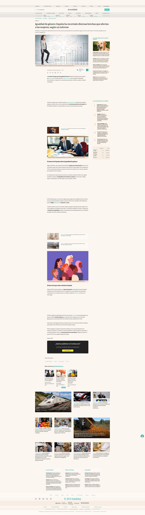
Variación (101, 148)
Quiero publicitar (69, 350)
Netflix (99, 6)
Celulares (56, 495)
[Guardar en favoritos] (87, 70)
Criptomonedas (88, 13)
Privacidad (81, 509)
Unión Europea (66, 78)
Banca (97, 13)
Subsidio (87, 495)
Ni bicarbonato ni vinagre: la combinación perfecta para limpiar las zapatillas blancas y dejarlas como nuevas (101, 72)
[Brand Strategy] (70, 503)
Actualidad (78, 13)
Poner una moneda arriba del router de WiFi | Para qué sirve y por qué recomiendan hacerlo (102, 141)
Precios (72, 495)
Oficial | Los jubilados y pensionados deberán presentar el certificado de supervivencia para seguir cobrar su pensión (100, 78)
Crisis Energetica (80, 495)
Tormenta (37, 6)
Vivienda (66, 6)
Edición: (105, 6)
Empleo (91, 6)
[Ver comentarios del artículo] (60, 72)
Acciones (83, 6)
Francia (67, 361)
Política (69, 13)
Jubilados (58, 6)
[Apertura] (58, 503)
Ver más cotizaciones (106, 15)
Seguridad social (47, 6)
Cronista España (38, 18)
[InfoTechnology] (85, 503)
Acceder (107, 9)
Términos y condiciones (73, 509)
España (51, 78)
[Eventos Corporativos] (64, 503)
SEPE (67, 495)
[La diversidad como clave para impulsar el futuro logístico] (49, 373)
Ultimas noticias (38, 13)
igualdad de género (52, 18)
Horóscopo (93, 495)
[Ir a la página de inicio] (41, 9)
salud (77, 293)
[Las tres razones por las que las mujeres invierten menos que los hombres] (61, 373)
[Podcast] (76, 503)
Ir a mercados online (38, 15)
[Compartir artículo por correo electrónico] (57, 72)
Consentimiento (87, 509)
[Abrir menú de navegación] (35, 9)
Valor (108, 148)
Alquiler (75, 6)
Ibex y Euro (61, 13)
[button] (142, 436)
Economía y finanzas (50, 13)
